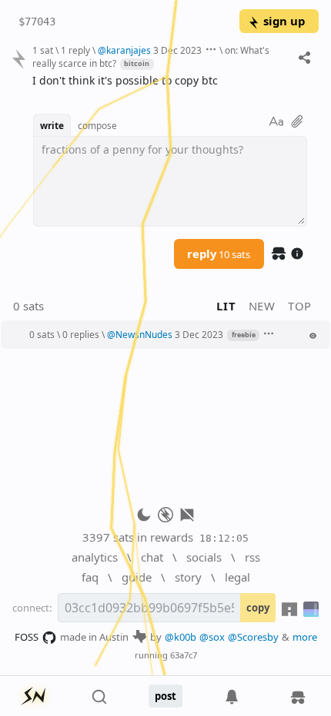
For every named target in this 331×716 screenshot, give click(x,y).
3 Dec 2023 (177, 50)
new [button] (262, 305)
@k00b (180, 637)
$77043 (36, 21)
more (305, 637)
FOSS (26, 637)
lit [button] (226, 305)
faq (90, 577)
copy (257, 608)
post (165, 696)
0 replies (80, 334)
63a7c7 (183, 655)
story (188, 577)
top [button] (300, 305)
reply (218, 253)
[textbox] (169, 81)
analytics (95, 557)
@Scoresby (253, 637)
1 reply (75, 50)
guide (137, 577)
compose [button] (97, 125)
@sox (212, 637)
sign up (284, 20)
